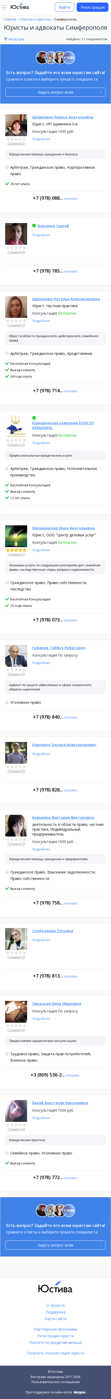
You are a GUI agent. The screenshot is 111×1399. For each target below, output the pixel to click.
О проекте (55, 1305)
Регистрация (93, 7)
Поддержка (56, 1312)
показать (70, 198)
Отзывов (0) (16, 143)
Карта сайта (55, 1318)
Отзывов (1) (16, 554)
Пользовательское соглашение (55, 1382)
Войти (64, 7)
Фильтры (16, 39)
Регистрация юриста (55, 1335)
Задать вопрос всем (55, 92)
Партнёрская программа (55, 1329)
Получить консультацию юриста (55, 1353)
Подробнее (41, 139)
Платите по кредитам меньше (55, 1342)
